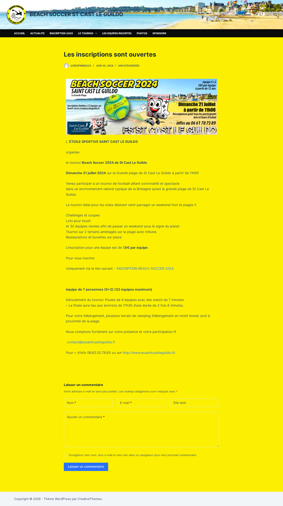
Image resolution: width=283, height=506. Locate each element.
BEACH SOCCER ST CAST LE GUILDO (76, 14)
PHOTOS (142, 33)
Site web (179, 403)
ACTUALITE (37, 33)
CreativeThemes (89, 499)
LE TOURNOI (85, 33)
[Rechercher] (275, 14)
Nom (71, 403)
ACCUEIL (19, 33)
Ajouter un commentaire (86, 417)
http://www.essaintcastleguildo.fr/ (149, 353)
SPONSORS (159, 33)
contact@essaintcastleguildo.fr (91, 342)
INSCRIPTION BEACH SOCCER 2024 (145, 268)
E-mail (126, 403)
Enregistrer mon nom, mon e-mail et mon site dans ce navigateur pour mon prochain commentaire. (133, 455)
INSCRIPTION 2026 (61, 33)
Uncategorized (128, 65)
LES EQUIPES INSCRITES (117, 33)
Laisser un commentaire (86, 466)
